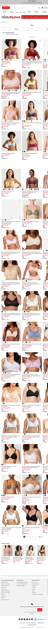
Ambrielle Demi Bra (6, 61)
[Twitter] (19, 619)
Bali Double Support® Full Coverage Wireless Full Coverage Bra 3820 (11, 222)
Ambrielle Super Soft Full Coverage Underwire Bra (32, 123)
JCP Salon (34, 587)
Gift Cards (3, 596)
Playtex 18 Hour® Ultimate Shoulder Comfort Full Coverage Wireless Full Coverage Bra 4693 (32, 62)
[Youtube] (29, 619)
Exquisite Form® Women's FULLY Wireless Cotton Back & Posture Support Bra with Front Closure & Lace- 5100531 (31, 436)
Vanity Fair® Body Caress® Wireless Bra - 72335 (31, 528)
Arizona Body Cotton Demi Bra (8, 153)
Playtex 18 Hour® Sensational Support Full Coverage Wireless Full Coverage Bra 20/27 (11, 283)
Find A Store (34, 582)
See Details (32, 613)
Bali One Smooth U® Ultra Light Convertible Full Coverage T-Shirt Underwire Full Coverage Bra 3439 (11, 253)
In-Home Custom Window (37, 594)
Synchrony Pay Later (5, 592)
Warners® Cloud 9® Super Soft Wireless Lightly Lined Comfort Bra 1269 (30, 191)
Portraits (34, 589)
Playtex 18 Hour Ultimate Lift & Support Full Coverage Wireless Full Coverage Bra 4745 (11, 93)
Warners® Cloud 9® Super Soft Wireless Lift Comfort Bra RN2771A (31, 406)
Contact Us (3, 587)
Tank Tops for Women (24, 575)
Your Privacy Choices (30, 622)
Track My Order (4, 582)
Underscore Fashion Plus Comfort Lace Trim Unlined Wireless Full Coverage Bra (11, 123)
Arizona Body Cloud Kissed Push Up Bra (30, 221)
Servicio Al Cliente (5, 599)
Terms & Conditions (23, 627)
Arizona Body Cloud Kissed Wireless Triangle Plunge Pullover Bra (31, 93)
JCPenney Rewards (5, 585)
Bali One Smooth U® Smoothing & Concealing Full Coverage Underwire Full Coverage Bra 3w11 (30, 283)
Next (39, 536)
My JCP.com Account (5, 583)
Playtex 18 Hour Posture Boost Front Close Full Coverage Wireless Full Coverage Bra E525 (11, 314)
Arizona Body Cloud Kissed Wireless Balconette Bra (29, 154)
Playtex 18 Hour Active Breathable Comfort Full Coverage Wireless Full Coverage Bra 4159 (32, 253)
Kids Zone (34, 592)
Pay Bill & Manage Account (22, 582)
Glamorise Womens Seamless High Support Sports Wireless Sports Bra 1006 (11, 375)
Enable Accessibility (4, 5)
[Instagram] (22, 619)
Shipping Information (5, 590)
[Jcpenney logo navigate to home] (6, 7)
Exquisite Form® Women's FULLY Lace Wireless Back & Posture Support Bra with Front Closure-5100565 (31, 314)
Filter (16, 29)
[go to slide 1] (31, 88)
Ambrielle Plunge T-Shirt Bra (8, 191)
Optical (33, 590)
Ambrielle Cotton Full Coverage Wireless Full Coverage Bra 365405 (11, 344)
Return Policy (4, 589)
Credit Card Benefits (21, 585)
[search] (39, 8)
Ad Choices (30, 627)
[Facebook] (24, 619)
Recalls (2, 594)
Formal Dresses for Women (33, 575)
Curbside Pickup (35, 583)
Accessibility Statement (32, 624)
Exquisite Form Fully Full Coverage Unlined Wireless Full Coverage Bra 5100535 (11, 436)
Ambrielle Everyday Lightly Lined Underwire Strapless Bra (31, 497)
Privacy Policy (22, 622)
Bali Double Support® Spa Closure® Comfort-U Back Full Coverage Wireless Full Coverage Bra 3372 (31, 375)
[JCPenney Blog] (32, 619)
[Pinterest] (27, 619)
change (16, 34)
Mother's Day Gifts (11, 575)
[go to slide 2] (32, 88)
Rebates (3, 597)
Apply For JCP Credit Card (22, 583)
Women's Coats (17, 575)
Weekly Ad (34, 585)
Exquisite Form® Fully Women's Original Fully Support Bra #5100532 (11, 528)
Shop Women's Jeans (42, 575)
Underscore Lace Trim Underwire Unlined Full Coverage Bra (11, 406)
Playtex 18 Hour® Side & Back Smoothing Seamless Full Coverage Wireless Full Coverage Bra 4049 (31, 467)
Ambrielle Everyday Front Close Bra (9, 466)
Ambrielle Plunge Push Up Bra (8, 497)
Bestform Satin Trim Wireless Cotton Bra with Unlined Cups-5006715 (32, 344)
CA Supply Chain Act (40, 622)
